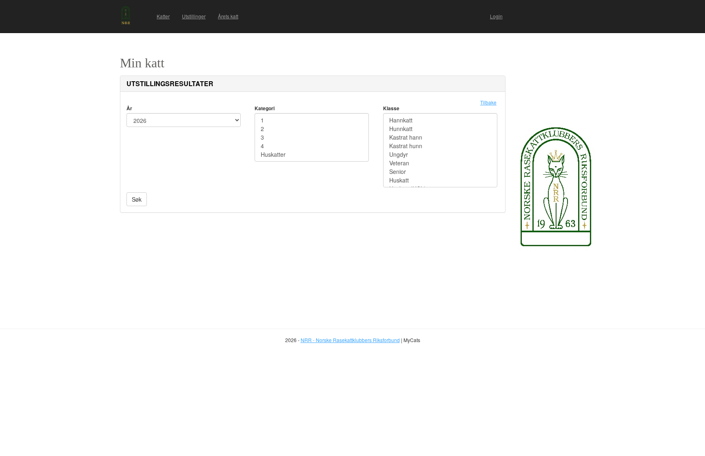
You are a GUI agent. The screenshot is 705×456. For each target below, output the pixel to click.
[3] (312, 137)
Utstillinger (194, 16)
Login (496, 16)
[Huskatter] (312, 154)
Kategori (265, 108)
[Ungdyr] (440, 154)
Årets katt (228, 16)
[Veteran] (440, 163)
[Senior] (440, 171)
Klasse (391, 108)
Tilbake (488, 102)
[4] (312, 146)
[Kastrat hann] (440, 137)
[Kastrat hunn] (440, 146)
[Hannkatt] (440, 120)
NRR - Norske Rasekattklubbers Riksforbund (350, 339)
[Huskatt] (440, 180)
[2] (312, 129)
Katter (163, 16)
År (129, 108)
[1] (312, 120)
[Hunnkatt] (440, 129)
